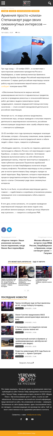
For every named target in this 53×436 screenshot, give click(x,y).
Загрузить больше (26, 363)
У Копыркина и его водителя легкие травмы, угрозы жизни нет (44, 281)
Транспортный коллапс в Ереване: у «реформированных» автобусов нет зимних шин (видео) (31, 341)
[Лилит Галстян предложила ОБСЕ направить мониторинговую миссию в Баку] (26, 272)
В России (13, 11)
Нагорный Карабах (24, 11)
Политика (35, 11)
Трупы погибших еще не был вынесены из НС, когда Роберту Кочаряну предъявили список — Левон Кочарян (9, 282)
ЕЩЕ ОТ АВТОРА (39, 262)
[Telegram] (9, 229)
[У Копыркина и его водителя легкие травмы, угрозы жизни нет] (44, 272)
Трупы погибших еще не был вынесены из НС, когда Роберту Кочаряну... (32, 304)
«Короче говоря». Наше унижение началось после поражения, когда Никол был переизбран (13, 244)
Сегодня (3, 8)
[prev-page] (25, 290)
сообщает (5, 86)
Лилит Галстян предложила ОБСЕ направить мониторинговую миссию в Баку (24, 282)
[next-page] (28, 290)
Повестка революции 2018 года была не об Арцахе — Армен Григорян (32, 352)
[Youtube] (32, 419)
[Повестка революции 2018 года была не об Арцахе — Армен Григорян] (7, 354)
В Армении (19, 308)
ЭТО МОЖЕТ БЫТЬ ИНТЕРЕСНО (19, 262)
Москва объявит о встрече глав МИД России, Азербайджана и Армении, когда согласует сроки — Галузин (40, 246)
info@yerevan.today (34, 415)
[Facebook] (3, 229)
